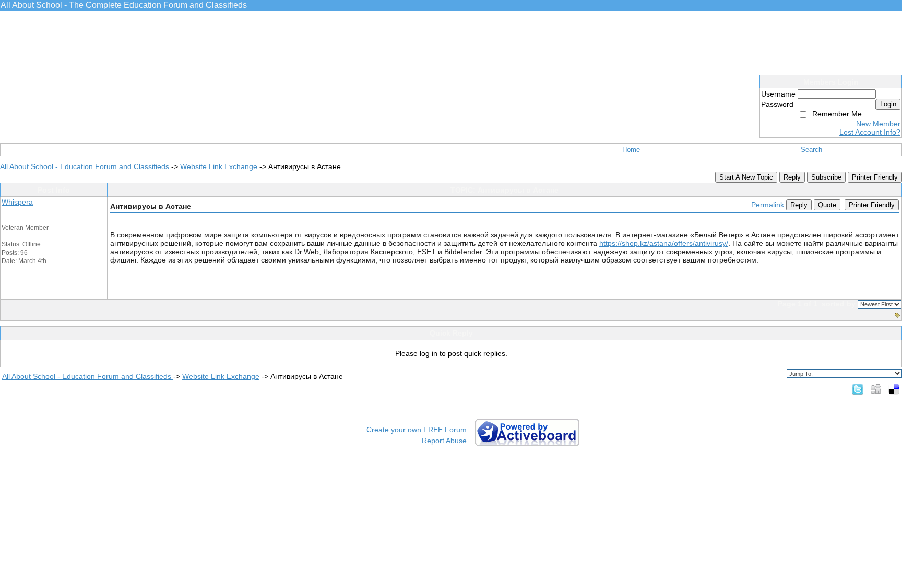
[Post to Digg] (876, 389)
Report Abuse (444, 440)
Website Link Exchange (218, 166)
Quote (827, 205)
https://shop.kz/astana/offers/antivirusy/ (663, 243)
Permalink (767, 204)
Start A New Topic (746, 177)
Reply (792, 177)
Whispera (17, 202)
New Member (878, 124)
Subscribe (826, 177)
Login (888, 104)
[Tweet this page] (857, 389)
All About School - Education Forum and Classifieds (85, 166)
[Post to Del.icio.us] (894, 389)
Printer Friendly (875, 177)
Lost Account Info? (869, 132)
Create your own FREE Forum (416, 429)
